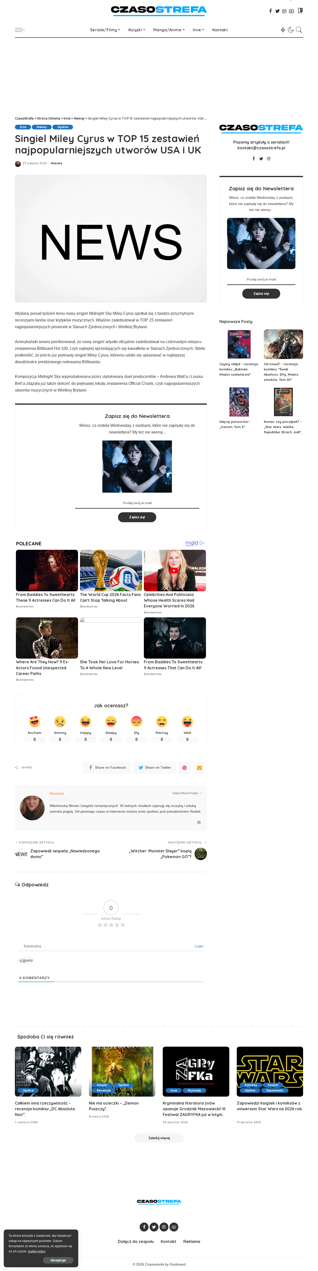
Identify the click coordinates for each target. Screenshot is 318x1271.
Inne (23, 127)
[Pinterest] (184, 767)
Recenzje (104, 1090)
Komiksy (251, 1085)
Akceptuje (58, 1260)
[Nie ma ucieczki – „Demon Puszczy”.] (122, 1072)
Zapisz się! (137, 517)
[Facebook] (270, 11)
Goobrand (178, 1264)
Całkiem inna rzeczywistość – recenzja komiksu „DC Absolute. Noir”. (45, 1109)
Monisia (56, 163)
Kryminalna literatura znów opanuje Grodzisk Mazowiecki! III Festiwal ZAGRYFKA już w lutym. (194, 1109)
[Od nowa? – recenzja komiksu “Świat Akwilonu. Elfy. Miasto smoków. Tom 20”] (283, 344)
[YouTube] (291, 11)
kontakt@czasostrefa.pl (261, 147)
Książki (102, 1085)
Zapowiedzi (274, 1090)
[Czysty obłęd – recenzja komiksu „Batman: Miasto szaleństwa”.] (239, 344)
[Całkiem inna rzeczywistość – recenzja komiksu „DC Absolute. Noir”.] (48, 1072)
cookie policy (36, 1251)
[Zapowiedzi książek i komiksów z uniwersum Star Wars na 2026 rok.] (270, 1072)
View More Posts (185, 793)
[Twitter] (277, 11)
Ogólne (62, 127)
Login (198, 946)
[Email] (199, 767)
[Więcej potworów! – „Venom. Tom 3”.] (239, 402)
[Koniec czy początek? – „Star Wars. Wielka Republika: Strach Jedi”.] (283, 402)
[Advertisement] (159, 75)
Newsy (42, 127)
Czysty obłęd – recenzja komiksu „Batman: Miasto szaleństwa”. (238, 369)
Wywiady (194, 1090)
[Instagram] (284, 11)
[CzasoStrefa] (159, 11)
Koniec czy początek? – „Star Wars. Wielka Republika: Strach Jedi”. (283, 427)
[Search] (299, 29)
